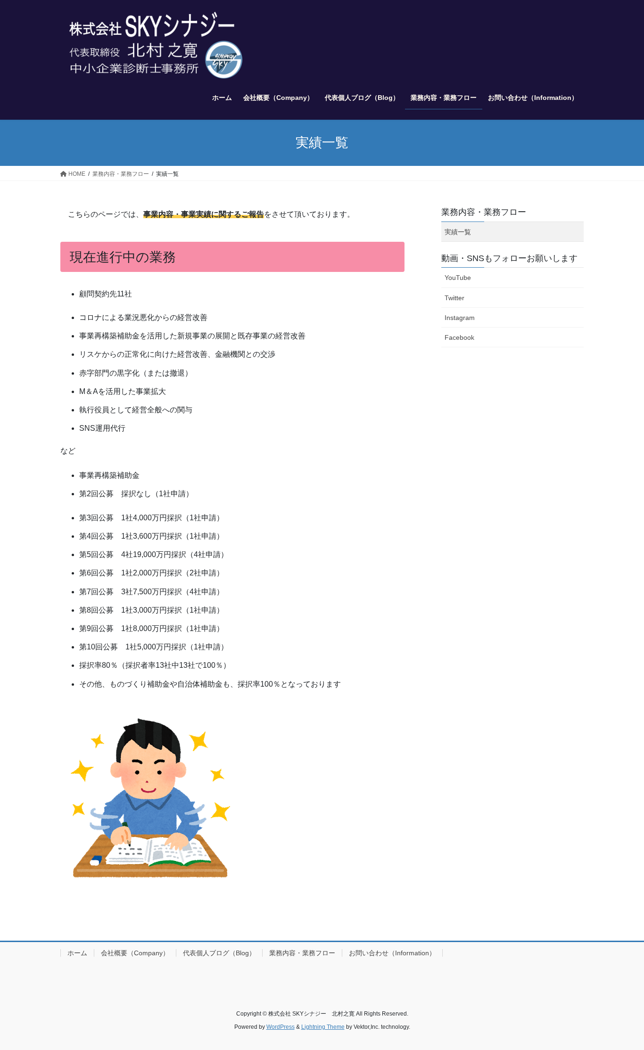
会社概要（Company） (135, 953)
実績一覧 (458, 232)
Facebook (459, 337)
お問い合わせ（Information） (392, 953)
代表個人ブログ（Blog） (219, 953)
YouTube (458, 277)
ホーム (77, 953)
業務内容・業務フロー (483, 212)
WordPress (280, 1027)
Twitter (454, 298)
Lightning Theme (323, 1027)
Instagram (460, 317)
